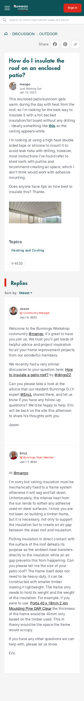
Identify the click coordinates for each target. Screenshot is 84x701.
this (52, 126)
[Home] (6, 34)
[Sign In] (73, 8)
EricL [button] (24, 453)
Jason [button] (24, 309)
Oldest (24, 293)
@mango (36, 334)
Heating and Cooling (27, 250)
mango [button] (25, 84)
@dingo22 (62, 375)
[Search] (4, 19)
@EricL (26, 394)
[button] (13, 86)
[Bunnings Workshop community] (21, 8)
